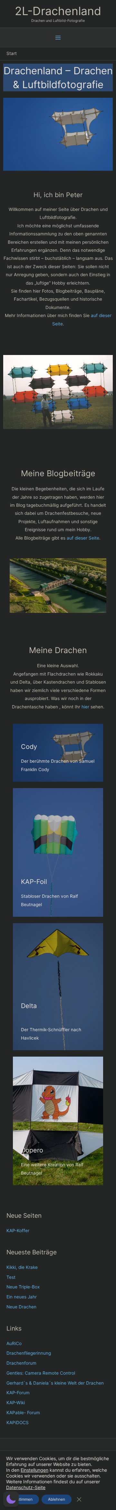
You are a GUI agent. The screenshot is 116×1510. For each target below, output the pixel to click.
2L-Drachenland (58, 11)
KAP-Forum (18, 1392)
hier (85, 706)
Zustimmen (23, 1499)
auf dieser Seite (83, 538)
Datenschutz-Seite (25, 1487)
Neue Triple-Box (23, 1286)
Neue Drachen (21, 1306)
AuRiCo (14, 1343)
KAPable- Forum (23, 1412)
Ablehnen (56, 1499)
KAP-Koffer (17, 1230)
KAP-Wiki (15, 1402)
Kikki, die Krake (22, 1267)
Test (10, 1277)
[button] (11, 1499)
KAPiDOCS (17, 1422)
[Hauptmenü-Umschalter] (58, 37)
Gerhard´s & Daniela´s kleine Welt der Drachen (55, 1383)
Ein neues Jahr (21, 1296)
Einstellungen (34, 1470)
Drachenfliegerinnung (28, 1353)
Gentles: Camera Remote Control (40, 1373)
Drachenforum (21, 1363)
